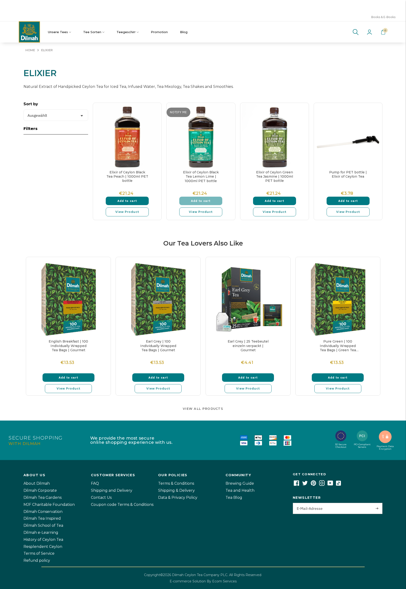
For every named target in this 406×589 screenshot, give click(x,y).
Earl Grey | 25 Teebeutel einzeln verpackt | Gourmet (248, 345)
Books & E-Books (383, 17)
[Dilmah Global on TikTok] (338, 484)
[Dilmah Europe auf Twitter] (305, 484)
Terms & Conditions (176, 483)
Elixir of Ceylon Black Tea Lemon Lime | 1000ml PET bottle (201, 176)
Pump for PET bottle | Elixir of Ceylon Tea (348, 174)
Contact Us (101, 497)
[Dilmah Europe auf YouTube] (330, 484)
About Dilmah (36, 483)
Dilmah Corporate (40, 490)
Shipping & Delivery (176, 490)
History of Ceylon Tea (43, 539)
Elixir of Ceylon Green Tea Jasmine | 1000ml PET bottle (274, 176)
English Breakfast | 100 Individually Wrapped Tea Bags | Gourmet (68, 345)
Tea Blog (234, 497)
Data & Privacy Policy (177, 497)
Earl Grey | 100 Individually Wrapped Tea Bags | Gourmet (158, 345)
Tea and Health (240, 490)
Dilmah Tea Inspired (42, 518)
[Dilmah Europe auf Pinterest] (313, 484)
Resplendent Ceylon (42, 546)
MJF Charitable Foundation (49, 504)
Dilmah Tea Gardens (42, 497)
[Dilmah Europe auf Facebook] (296, 484)
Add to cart (127, 201)
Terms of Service (39, 553)
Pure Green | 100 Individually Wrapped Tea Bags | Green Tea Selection (338, 345)
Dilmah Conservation (42, 511)
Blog (183, 32)
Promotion (159, 32)
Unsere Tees (58, 32)
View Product (127, 212)
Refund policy (36, 560)
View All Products (203, 408)
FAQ (95, 483)
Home (30, 50)
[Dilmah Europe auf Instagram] (322, 484)
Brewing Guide (240, 483)
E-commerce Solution (188, 581)
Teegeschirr (126, 32)
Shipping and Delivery (111, 490)
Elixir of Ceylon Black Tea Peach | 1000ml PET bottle (127, 176)
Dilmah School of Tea (43, 525)
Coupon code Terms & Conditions (122, 504)
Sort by (30, 104)
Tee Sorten (92, 32)
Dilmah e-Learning (40, 532)
